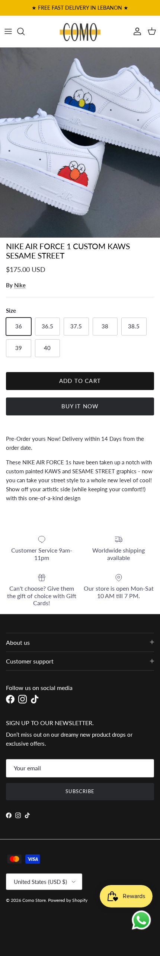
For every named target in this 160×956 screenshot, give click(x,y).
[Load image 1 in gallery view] (80, 142)
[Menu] (8, 31)
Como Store (34, 900)
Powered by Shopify (67, 900)
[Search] (24, 31)
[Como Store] (80, 31)
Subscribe (80, 791)
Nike (20, 285)
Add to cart (80, 380)
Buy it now (80, 406)
